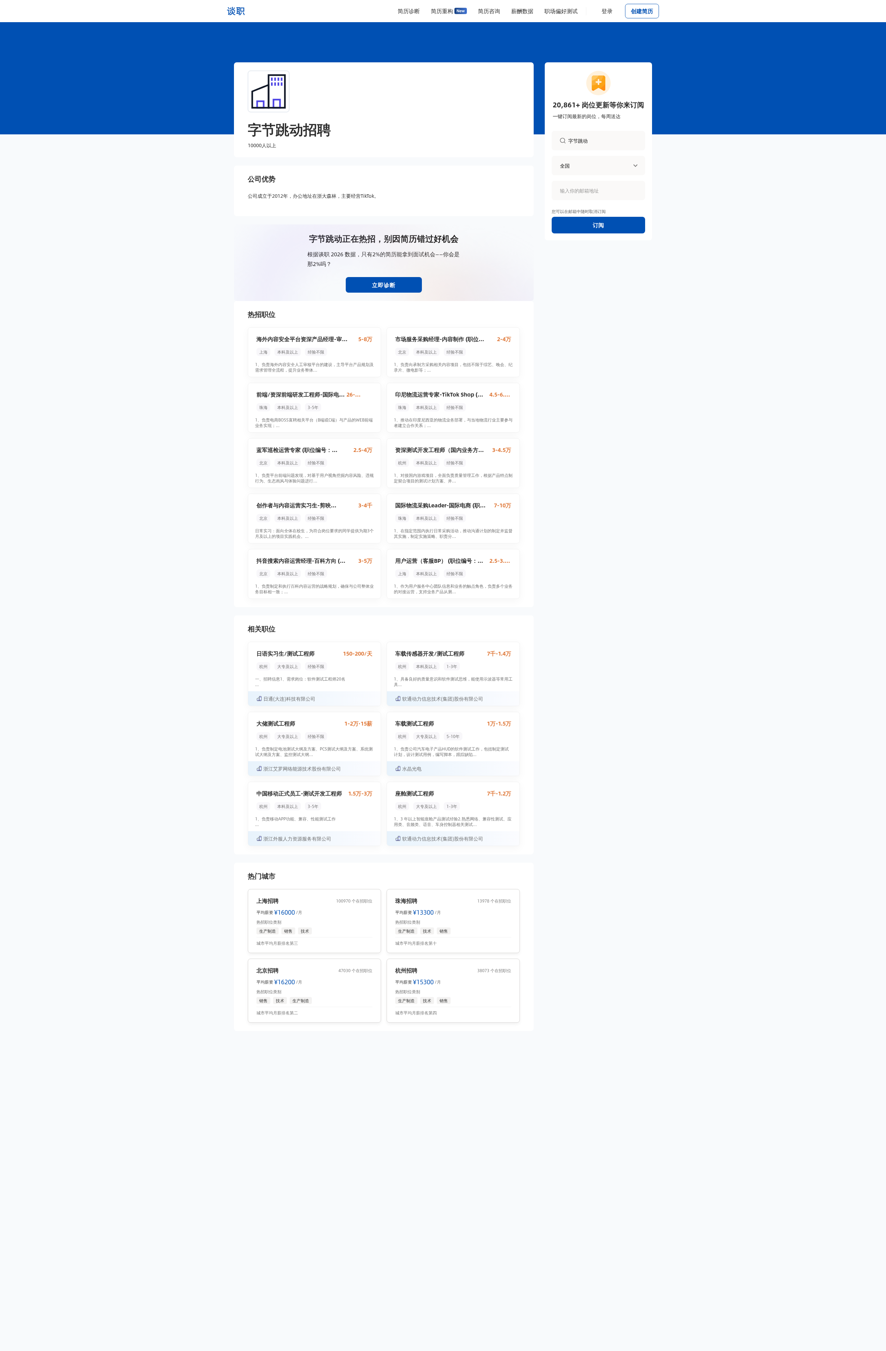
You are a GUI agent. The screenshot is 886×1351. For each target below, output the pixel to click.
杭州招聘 (406, 970)
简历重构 (442, 11)
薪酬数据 (522, 11)
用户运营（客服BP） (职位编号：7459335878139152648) (436, 560)
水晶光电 (412, 768)
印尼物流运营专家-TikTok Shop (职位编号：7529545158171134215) (439, 394)
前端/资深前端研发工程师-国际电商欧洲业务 (300, 394)
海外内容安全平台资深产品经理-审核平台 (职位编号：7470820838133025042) (301, 339)
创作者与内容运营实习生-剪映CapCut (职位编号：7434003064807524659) (293, 505)
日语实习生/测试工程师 (285, 653)
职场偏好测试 (561, 11)
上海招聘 (267, 900)
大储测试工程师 (275, 723)
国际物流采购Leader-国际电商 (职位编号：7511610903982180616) (440, 505)
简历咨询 (489, 11)
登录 (607, 11)
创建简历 (642, 11)
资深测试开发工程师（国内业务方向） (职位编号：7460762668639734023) (436, 449)
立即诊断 (384, 285)
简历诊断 (409, 11)
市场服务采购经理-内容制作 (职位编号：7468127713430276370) (439, 339)
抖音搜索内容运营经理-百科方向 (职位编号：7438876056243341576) (300, 560)
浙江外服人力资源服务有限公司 (297, 838)
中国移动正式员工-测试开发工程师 (299, 793)
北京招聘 (267, 970)
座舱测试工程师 (414, 793)
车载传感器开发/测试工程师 (429, 653)
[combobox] (602, 140)
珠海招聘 (406, 900)
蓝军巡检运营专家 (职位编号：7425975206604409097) (294, 449)
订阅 (598, 225)
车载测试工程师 (414, 723)
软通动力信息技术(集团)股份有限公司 (442, 698)
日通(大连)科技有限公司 (289, 698)
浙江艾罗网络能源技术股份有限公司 (302, 768)
